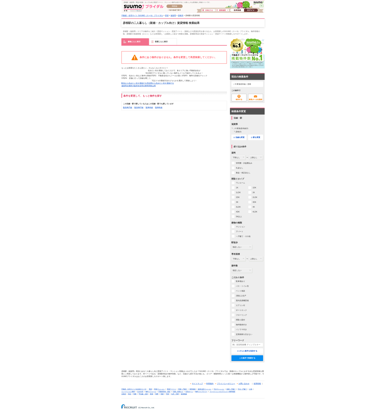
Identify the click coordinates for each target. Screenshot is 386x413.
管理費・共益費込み (244, 163)
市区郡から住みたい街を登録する (160, 83)
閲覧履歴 (222, 10)
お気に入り (208, 10)
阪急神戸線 (127, 107)
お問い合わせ (244, 384)
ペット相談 (240, 291)
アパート (239, 231)
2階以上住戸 (241, 296)
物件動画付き (241, 325)
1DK (254, 188)
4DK (238, 212)
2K (254, 192)
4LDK (255, 212)
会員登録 (237, 10)
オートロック (241, 310)
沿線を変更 (240, 137)
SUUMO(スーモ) (258, 3)
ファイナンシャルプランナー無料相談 (222, 391)
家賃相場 (193, 389)
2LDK (255, 197)
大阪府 (135, 86)
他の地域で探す (174, 10)
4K (254, 207)
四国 (162, 394)
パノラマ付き (241, 329)
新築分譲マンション (204, 389)
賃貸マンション (159, 389)
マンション (240, 227)
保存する (239, 98)
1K (237, 188)
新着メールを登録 (255, 98)
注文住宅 (140, 391)
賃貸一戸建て (182, 389)
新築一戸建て (231, 389)
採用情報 (257, 384)
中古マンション (219, 389)
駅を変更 (256, 137)
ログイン (251, 10)
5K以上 (239, 217)
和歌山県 (152, 86)
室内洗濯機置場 (242, 301)
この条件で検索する (247, 358)
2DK (238, 197)
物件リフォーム (151, 391)
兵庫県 (146, 86)
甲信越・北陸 (143, 394)
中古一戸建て (242, 389)
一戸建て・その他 (243, 236)
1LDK (238, 192)
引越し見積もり (178, 391)
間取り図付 (240, 320)
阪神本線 (149, 107)
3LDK (238, 207)
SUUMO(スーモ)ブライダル (143, 8)
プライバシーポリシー (226, 384)
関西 (156, 394)
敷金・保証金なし (243, 173)
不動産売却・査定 (164, 391)
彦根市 (180, 15)
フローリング (241, 315)
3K (237, 202)
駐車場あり (240, 281)
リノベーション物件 (128, 391)
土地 (250, 389)
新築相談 (184, 394)
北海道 (123, 394)
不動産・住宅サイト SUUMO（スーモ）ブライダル (142, 15)
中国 (167, 394)
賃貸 (167, 15)
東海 (151, 394)
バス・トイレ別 (242, 286)
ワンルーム (240, 183)
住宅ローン (189, 391)
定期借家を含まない (244, 334)
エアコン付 (240, 305)
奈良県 (140, 86)
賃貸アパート (171, 389)
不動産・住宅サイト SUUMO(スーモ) (133, 389)
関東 (134, 394)
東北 (129, 394)
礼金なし (239, 168)
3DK (254, 202)
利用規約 (210, 384)
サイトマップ (197, 384)
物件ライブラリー (201, 391)
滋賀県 (173, 15)
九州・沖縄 (175, 394)
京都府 (129, 86)
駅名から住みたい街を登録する (134, 83)
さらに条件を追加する (248, 351)
